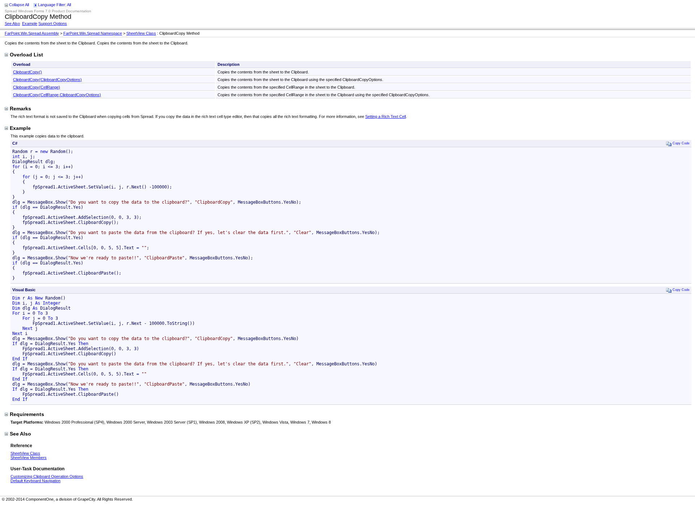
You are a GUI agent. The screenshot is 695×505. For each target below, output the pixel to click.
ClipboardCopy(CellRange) (36, 87)
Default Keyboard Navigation (35, 481)
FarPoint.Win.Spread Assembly (32, 33)
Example (29, 23)
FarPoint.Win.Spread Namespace (92, 33)
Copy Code (681, 143)
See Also (12, 23)
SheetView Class (141, 33)
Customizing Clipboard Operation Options (46, 476)
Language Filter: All (54, 5)
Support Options (52, 23)
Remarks (20, 108)
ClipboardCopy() (27, 72)
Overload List (26, 55)
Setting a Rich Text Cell (385, 116)
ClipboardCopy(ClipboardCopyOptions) (47, 79)
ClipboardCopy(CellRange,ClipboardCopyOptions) (57, 95)
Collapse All (19, 5)
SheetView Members (28, 457)
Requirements (27, 414)
